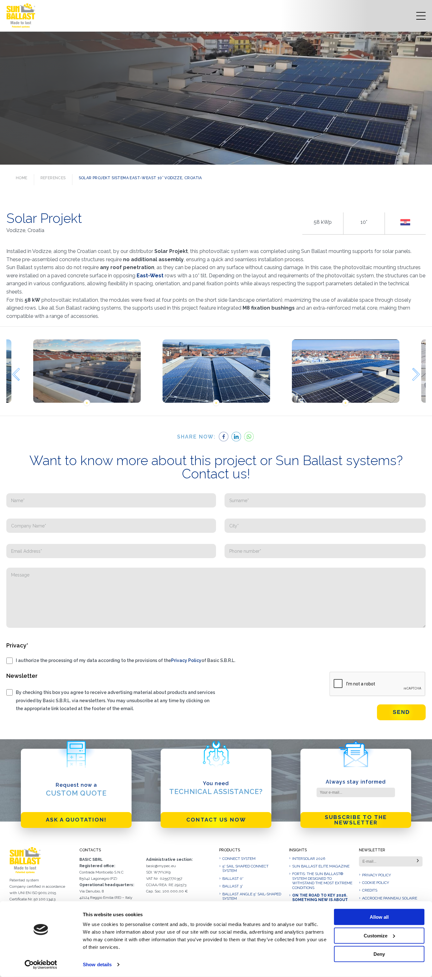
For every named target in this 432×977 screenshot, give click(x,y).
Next (416, 374)
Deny (379, 954)
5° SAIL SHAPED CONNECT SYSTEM (245, 868)
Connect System (239, 858)
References (53, 178)
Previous (15, 374)
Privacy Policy (186, 660)
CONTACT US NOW (216, 819)
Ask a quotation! (76, 819)
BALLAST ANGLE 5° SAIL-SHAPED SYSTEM (251, 896)
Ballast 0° (233, 878)
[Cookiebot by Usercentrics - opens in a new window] (41, 964)
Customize (375, 935)
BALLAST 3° (232, 886)
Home (22, 178)
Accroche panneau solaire (389, 898)
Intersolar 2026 (308, 858)
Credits (369, 890)
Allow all (379, 917)
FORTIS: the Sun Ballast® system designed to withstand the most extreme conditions (322, 881)
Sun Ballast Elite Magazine (320, 866)
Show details (97, 964)
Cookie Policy (375, 882)
